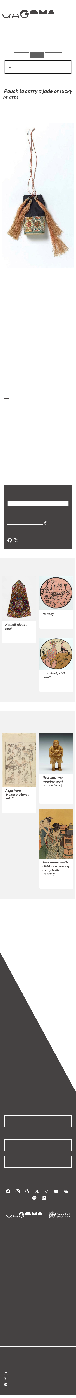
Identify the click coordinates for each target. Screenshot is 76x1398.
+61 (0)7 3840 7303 (22, 1370)
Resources (53, 55)
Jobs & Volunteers (21, 1392)
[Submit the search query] (7, 67)
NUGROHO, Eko (52, 619)
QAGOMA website (16, 1286)
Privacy (44, 1392)
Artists (37, 42)
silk (6, 397)
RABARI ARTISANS (17, 633)
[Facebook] (9, 541)
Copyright (61, 1392)
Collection (28, 27)
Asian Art (10, 344)
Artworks (14, 42)
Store (7, 1290)
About (43, 1286)
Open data (11, 1282)
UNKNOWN (30, 114)
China (8, 432)
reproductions (60, 928)
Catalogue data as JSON (24, 523)
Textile (9, 379)
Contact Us (17, 1376)
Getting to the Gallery (23, 1365)
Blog (42, 1282)
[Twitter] (16, 541)
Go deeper (60, 42)
